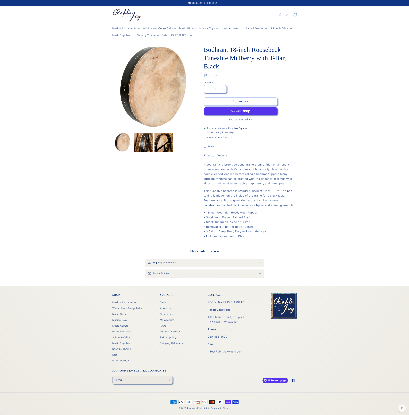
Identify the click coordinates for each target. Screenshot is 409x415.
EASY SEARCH (121, 360)
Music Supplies (121, 343)
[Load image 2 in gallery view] (143, 142)
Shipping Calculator (171, 343)
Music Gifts (119, 314)
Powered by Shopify (220, 408)
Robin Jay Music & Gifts (198, 408)
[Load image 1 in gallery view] (122, 142)
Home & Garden (121, 331)
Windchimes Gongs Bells (127, 308)
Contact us (166, 314)
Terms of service (170, 331)
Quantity (208, 82)
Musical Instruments (124, 302)
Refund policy (168, 337)
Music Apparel (120, 325)
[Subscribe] (168, 380)
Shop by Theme (121, 349)
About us (165, 308)
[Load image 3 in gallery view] (164, 142)
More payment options (240, 119)
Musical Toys (120, 320)
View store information (220, 137)
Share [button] (211, 146)
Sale (114, 354)
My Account (167, 320)
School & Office (121, 337)
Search (164, 302)
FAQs (163, 325)
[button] (125, 28)
